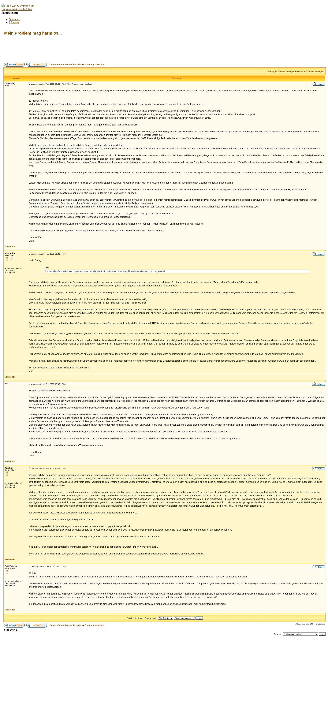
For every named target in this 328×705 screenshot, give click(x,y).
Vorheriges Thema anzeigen (281, 71)
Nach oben (10, 246)
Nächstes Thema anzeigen (310, 71)
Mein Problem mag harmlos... (33, 33)
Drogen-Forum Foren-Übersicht (65, 64)
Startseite (14, 19)
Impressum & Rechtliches (17, 9)
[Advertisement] (72, 48)
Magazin (14, 22)
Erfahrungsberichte (94, 64)
